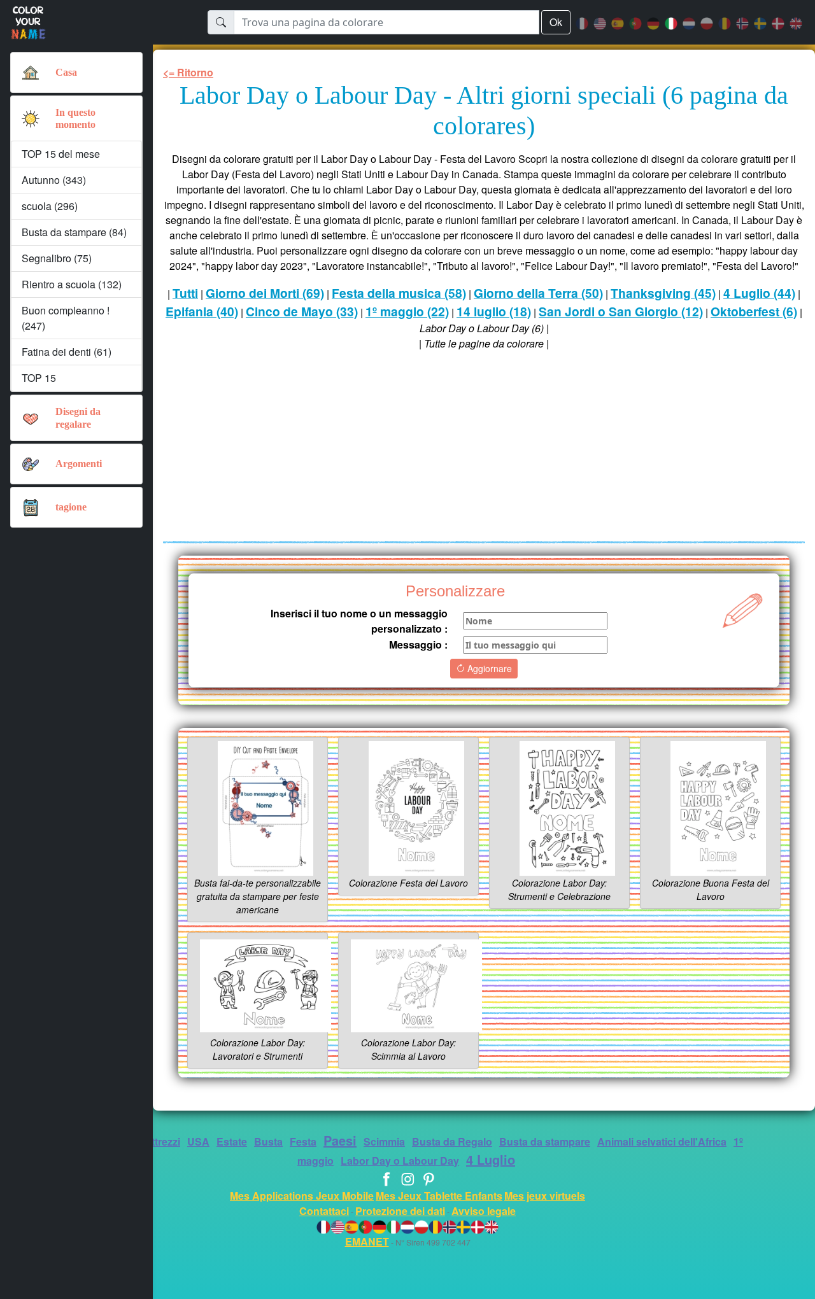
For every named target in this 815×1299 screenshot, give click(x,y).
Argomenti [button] (78, 463)
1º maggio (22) (407, 311)
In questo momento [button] (75, 118)
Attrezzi (162, 1141)
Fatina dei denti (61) (66, 351)
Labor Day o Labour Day (400, 1160)
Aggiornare (488, 668)
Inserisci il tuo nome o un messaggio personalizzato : (359, 621)
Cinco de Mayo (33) (302, 311)
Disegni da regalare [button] (78, 417)
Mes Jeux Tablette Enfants (439, 1195)
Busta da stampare (544, 1141)
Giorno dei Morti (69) (265, 293)
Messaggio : (418, 644)
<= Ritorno (188, 72)
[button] (30, 118)
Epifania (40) (202, 311)
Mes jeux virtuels (544, 1195)
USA (198, 1141)
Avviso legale (483, 1211)
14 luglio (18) (494, 311)
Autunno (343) (54, 179)
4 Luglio (490, 1159)
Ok (555, 22)
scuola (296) (50, 206)
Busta (268, 1141)
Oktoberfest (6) (754, 311)
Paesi (340, 1140)
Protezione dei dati (400, 1211)
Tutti (185, 293)
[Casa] (30, 72)
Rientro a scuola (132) (72, 284)
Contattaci (324, 1211)
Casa (66, 72)
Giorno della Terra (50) (538, 293)
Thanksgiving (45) (663, 293)
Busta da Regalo (452, 1141)
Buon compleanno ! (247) (66, 318)
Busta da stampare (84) (74, 232)
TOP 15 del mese (61, 153)
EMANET (367, 1241)
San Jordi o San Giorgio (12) (621, 311)
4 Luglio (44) (759, 293)
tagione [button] (71, 507)
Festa (303, 1141)
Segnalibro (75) (57, 258)
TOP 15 (39, 377)
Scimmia (384, 1141)
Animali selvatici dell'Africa (661, 1141)
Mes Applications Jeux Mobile (302, 1195)
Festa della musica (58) (399, 293)
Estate (231, 1141)
